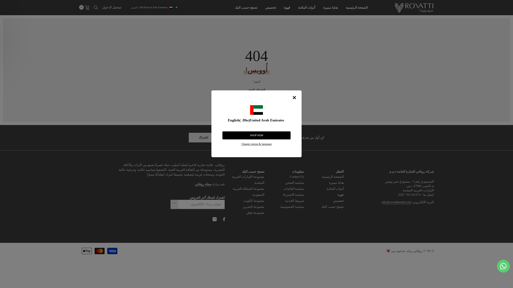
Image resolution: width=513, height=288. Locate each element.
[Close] (294, 97)
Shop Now (256, 135)
